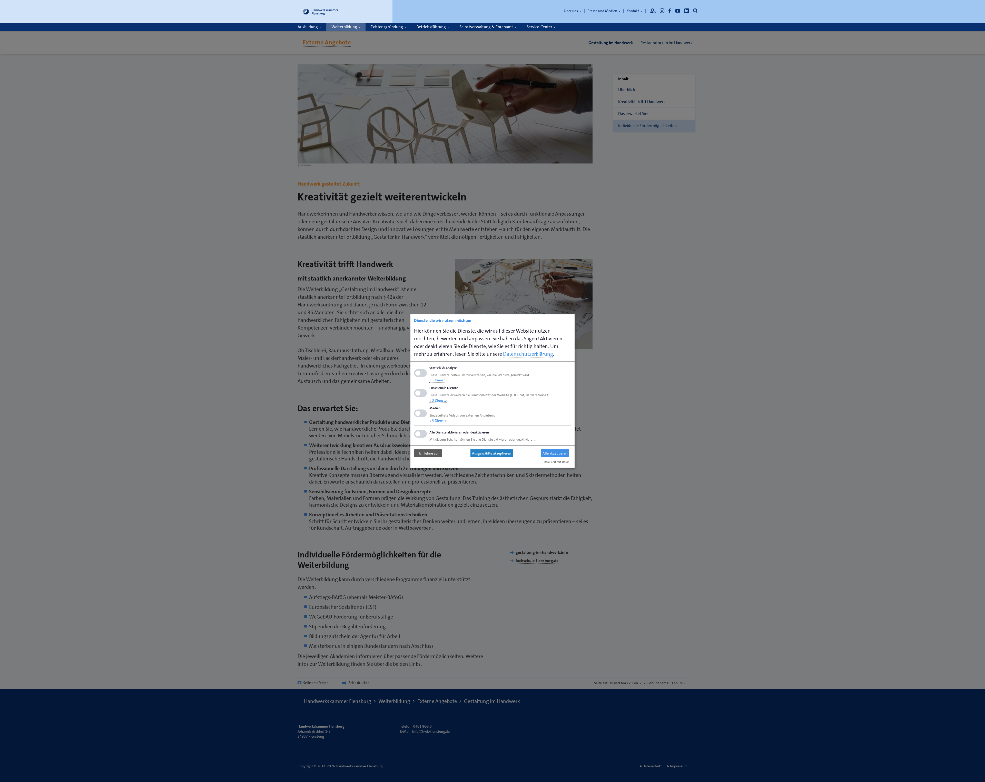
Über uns (571, 10)
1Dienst (437, 380)
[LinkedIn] (686, 10)
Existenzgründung (387, 27)
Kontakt (633, 10)
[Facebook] (669, 10)
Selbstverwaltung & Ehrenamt (486, 27)
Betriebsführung (432, 27)
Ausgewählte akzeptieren (491, 453)
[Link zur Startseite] (321, 11)
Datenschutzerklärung (528, 353)
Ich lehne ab (428, 453)
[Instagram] (662, 10)
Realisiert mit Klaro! (556, 462)
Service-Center (540, 27)
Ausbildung (308, 27)
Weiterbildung (344, 27)
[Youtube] (677, 10)
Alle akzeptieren (555, 453)
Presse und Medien (602, 10)
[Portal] (653, 10)
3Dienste (438, 400)
